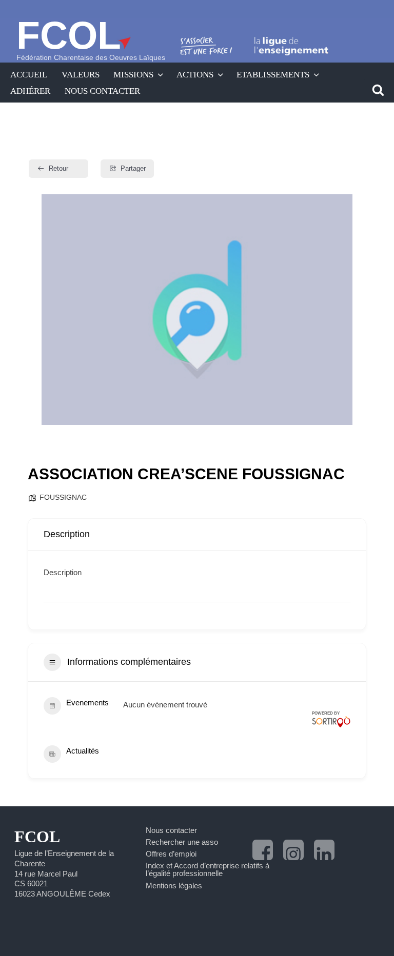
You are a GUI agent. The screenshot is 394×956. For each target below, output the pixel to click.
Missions (133, 74)
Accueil (28, 74)
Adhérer (30, 91)
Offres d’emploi (171, 853)
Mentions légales (174, 885)
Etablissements (273, 74)
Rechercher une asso (182, 842)
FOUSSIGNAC (63, 497)
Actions (194, 74)
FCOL (68, 35)
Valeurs (81, 74)
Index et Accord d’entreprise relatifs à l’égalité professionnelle (207, 869)
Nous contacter (102, 91)
